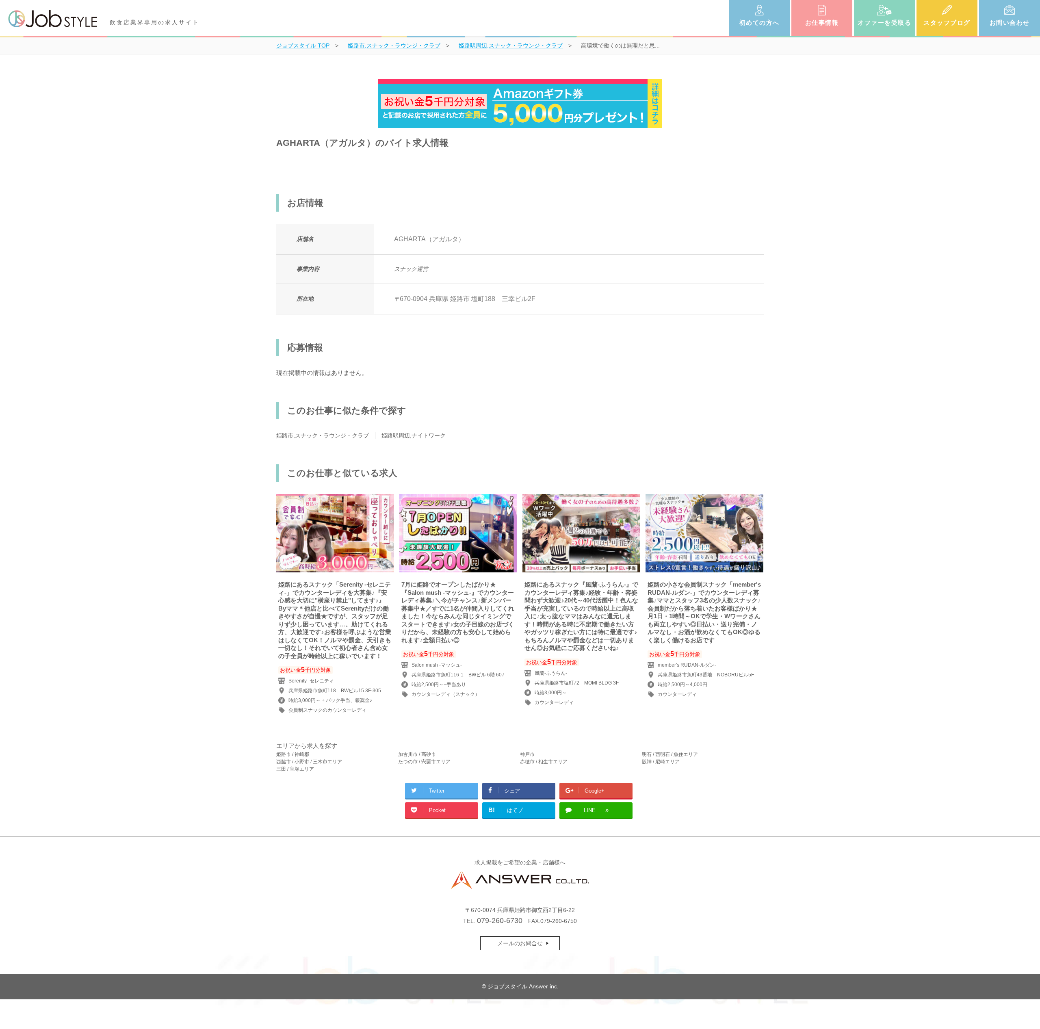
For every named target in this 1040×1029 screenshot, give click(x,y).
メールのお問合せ (520, 943)
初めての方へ (759, 22)
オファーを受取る (884, 22)
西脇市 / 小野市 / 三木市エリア (309, 762)
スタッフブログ (947, 22)
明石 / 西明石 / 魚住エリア (670, 754)
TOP (302, 45)
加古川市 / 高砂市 (417, 754)
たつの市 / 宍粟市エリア (424, 762)
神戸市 (527, 754)
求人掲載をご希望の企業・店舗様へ (520, 862)
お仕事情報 (822, 22)
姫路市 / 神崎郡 (292, 754)
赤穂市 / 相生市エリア (544, 762)
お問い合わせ (1010, 22)
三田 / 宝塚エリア (295, 769)
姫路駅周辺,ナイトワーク (413, 435)
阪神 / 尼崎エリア (661, 762)
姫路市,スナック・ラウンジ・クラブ (322, 435)
